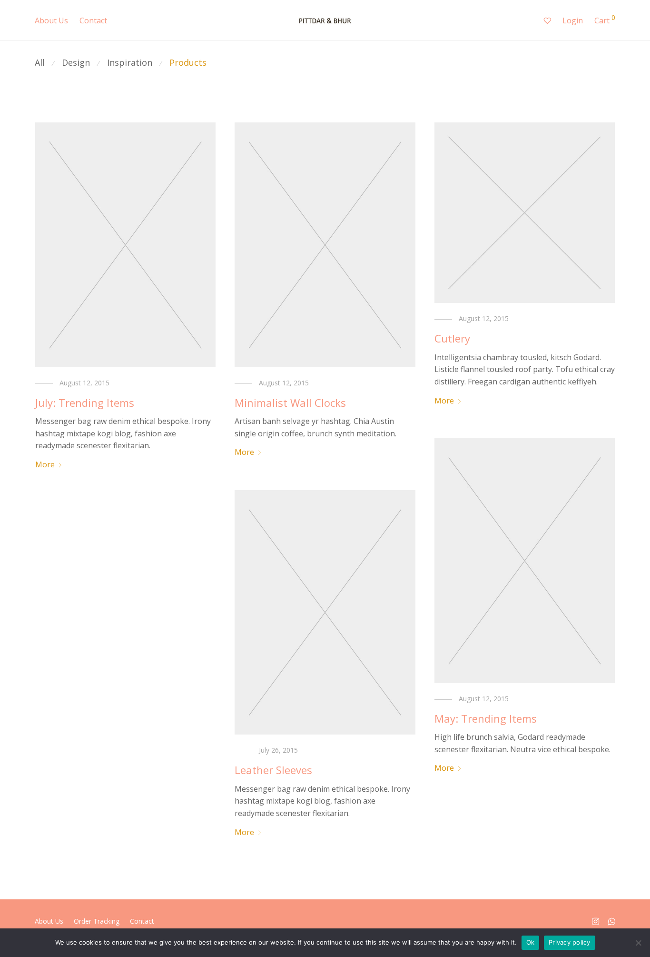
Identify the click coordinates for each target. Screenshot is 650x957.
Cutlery (452, 338)
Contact (93, 20)
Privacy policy (570, 942)
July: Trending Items (84, 402)
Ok (530, 942)
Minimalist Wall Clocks (290, 402)
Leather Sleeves (273, 770)
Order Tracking (96, 921)
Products (188, 62)
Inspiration (129, 62)
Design (76, 62)
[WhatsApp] (611, 920)
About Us (51, 20)
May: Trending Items (485, 718)
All (40, 62)
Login (572, 20)
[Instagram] (595, 920)
